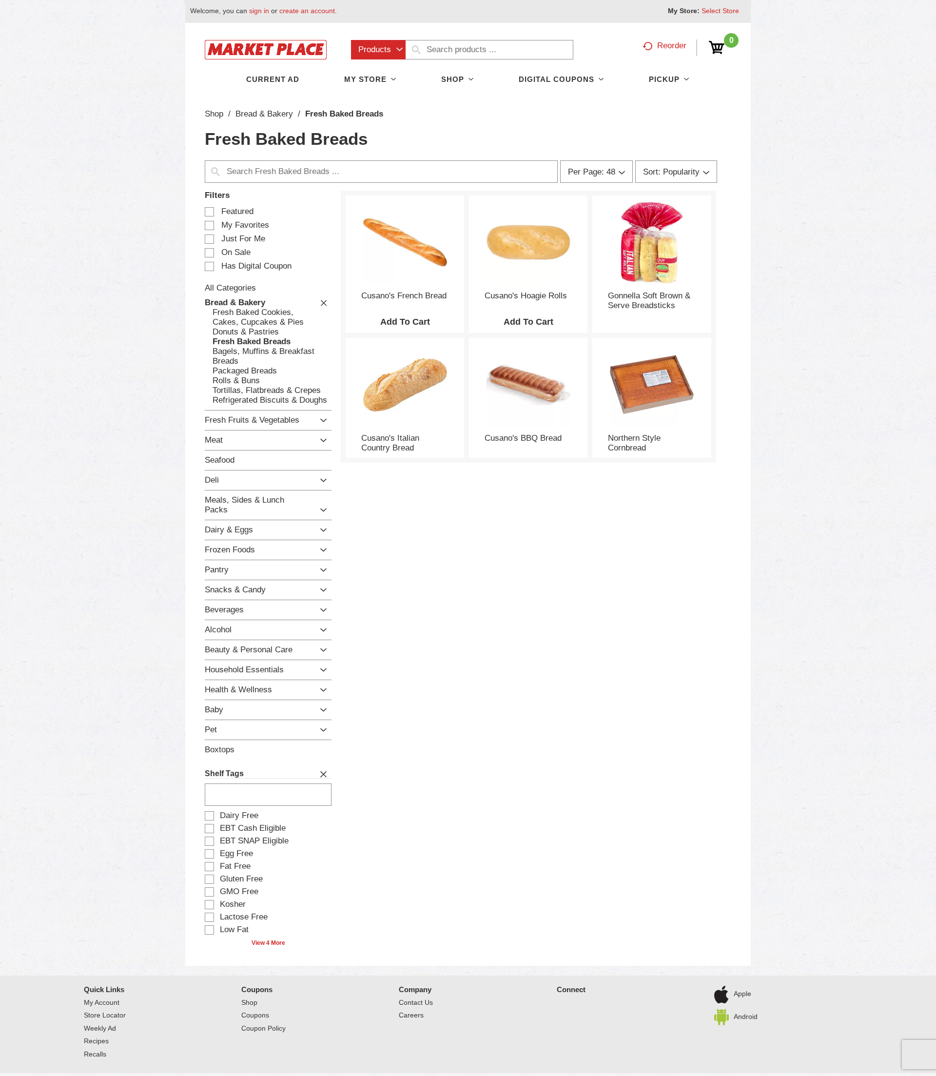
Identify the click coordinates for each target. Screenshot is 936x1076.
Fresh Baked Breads (344, 113)
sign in (259, 11)
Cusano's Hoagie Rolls (526, 295)
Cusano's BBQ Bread (523, 438)
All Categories (230, 288)
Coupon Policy (263, 1028)
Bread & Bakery (264, 113)
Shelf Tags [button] (224, 773)
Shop (214, 113)
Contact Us (416, 1002)
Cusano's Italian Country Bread (390, 442)
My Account (101, 1002)
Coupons (257, 989)
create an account (307, 11)
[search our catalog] (416, 49)
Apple (742, 994)
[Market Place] (266, 49)
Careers (411, 1015)
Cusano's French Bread (404, 295)
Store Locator (105, 1015)
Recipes (96, 1041)
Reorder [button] (671, 45)
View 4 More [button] (268, 942)
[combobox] (378, 49)
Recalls (95, 1054)
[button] (321, 302)
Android (746, 1016)
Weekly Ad (100, 1028)
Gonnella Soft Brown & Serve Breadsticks (649, 300)
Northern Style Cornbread (634, 442)
